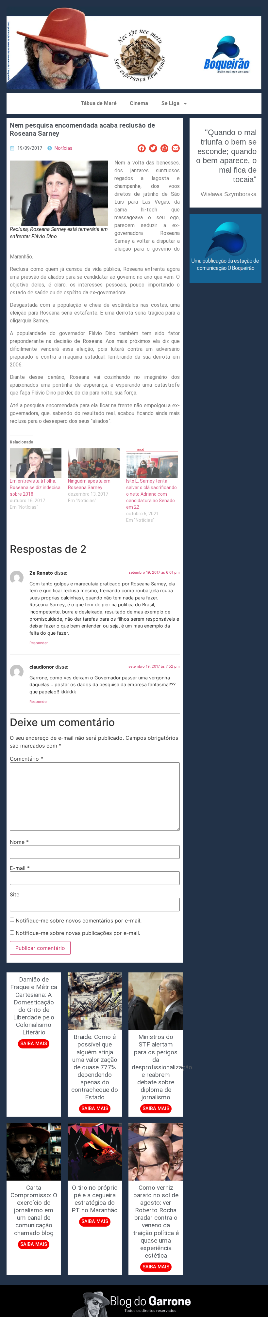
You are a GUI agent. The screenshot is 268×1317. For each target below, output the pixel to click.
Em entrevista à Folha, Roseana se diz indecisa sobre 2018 (35, 487)
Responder (38, 643)
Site (14, 894)
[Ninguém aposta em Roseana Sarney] (94, 463)
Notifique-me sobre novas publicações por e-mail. (78, 933)
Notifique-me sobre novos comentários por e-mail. (79, 920)
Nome (19, 841)
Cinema (139, 103)
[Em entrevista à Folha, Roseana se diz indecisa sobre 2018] (35, 463)
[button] (142, 148)
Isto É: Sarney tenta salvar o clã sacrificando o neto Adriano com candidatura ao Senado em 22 (151, 494)
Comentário (26, 758)
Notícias (64, 148)
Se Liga (170, 103)
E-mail (20, 868)
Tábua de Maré (98, 103)
